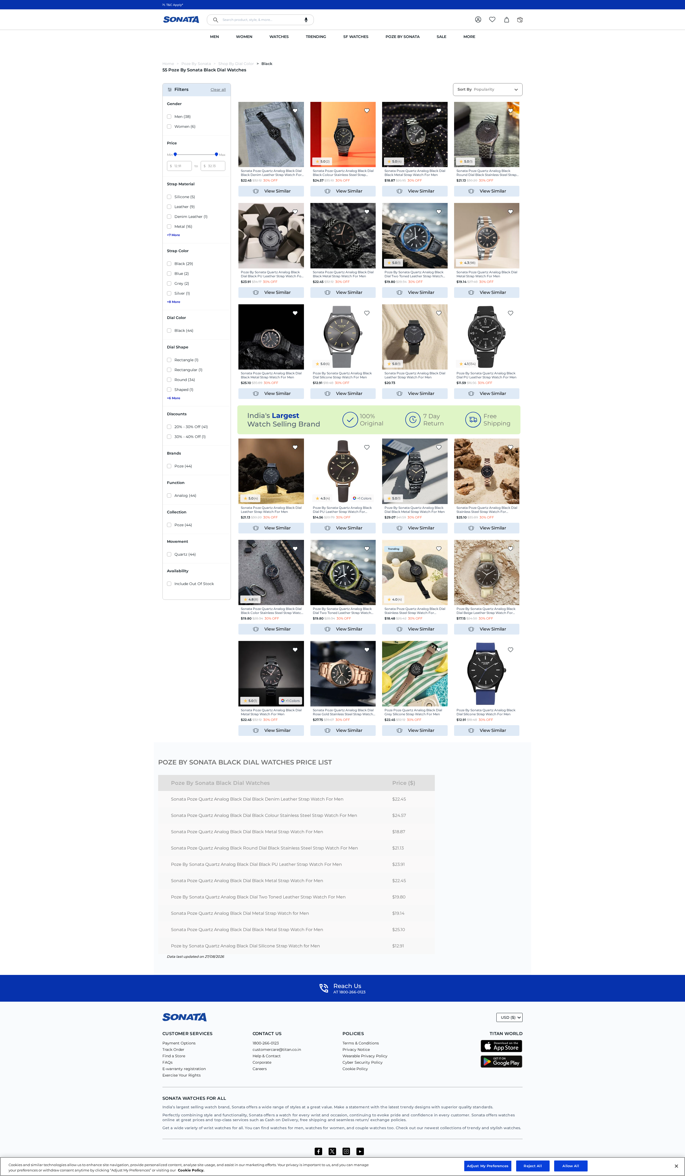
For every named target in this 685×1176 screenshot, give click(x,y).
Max (222, 155)
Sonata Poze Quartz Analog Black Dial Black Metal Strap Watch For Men (247, 831)
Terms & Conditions (360, 1043)
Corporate (262, 1062)
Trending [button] (316, 36)
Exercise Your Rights (181, 1075)
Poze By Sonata (196, 63)
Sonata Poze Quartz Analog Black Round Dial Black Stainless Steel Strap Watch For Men (264, 848)
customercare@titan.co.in (277, 1049)
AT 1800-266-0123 (349, 992)
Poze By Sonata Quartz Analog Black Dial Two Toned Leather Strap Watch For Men (258, 897)
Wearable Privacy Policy (364, 1056)
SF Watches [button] (355, 36)
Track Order (173, 1049)
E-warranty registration (184, 1068)
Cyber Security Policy (362, 1062)
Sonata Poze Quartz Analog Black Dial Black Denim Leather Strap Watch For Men (257, 799)
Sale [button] (441, 36)
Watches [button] (279, 36)
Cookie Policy (355, 1068)
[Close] (676, 1166)
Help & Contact (267, 1056)
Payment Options (179, 1043)
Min (170, 155)
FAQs (167, 1062)
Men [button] (214, 36)
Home (168, 63)
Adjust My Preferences (488, 1166)
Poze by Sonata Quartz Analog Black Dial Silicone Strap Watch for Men (245, 945)
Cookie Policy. (191, 1170)
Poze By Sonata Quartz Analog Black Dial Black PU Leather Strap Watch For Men (256, 864)
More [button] (469, 36)
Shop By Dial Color (236, 63)
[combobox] (260, 19)
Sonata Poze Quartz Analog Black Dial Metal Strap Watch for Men (240, 913)
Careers (260, 1068)
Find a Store (173, 1056)
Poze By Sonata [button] (403, 36)
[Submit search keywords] (215, 20)
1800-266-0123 (266, 1043)
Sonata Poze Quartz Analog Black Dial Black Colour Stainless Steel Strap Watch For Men (264, 815)
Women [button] (244, 36)
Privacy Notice (356, 1049)
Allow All (570, 1166)
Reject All (533, 1166)
